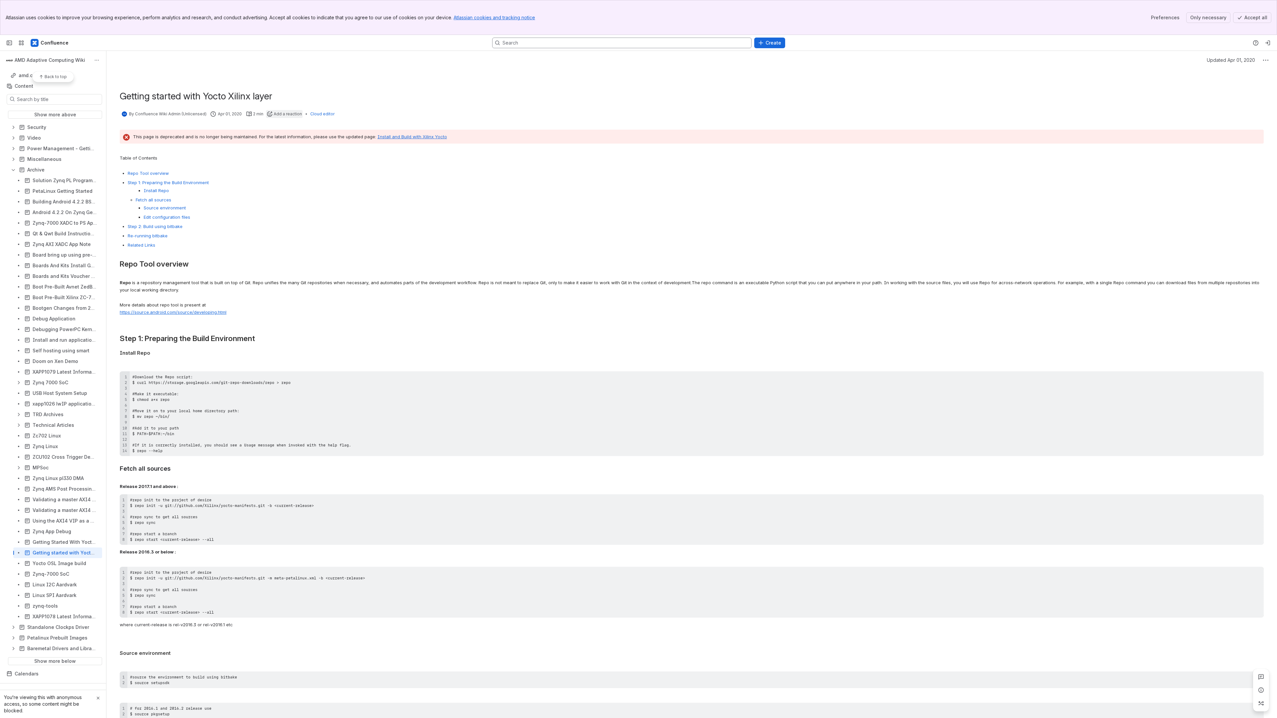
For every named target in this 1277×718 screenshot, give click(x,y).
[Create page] (1261, 703)
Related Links (141, 245)
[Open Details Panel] (1261, 690)
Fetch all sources (153, 199)
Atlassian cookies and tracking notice (494, 17)
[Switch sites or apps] (21, 43)
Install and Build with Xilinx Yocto (412, 136)
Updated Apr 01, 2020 (1231, 60)
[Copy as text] (1255, 378)
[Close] (98, 698)
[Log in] (1267, 43)
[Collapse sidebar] (9, 43)
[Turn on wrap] (1243, 378)
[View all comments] (1261, 676)
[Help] (1255, 43)
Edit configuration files (167, 217)
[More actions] (97, 60)
